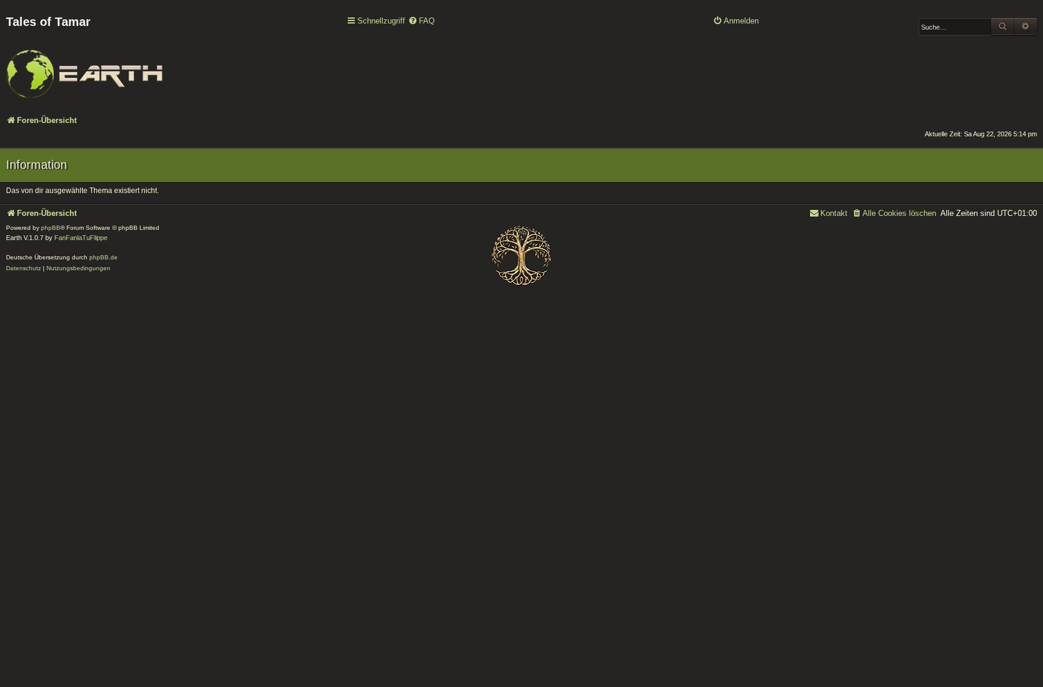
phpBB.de (103, 257)
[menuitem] (421, 21)
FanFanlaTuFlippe (80, 237)
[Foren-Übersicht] (84, 66)
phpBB (50, 227)
